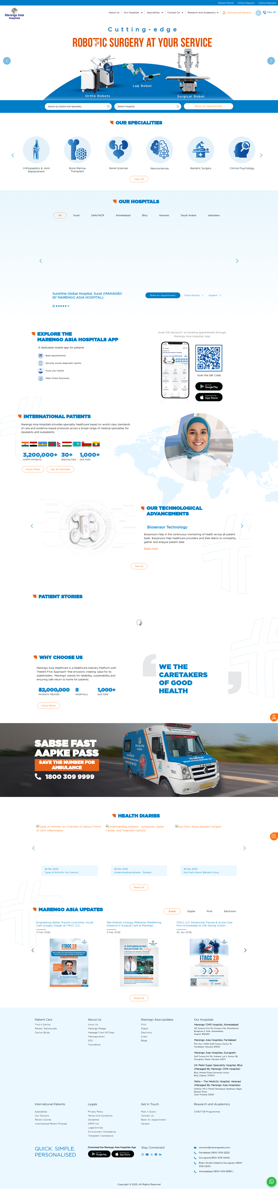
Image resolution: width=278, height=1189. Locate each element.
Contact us (147, 1115)
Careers (145, 1123)
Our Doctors (42, 1115)
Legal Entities (95, 1127)
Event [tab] (172, 911)
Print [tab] (209, 911)
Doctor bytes (42, 1032)
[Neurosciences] (118, 149)
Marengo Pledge (97, 1028)
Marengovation (96, 1036)
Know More (33, 469)
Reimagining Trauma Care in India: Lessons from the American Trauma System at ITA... (203, 924)
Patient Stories (43, 1119)
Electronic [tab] (230, 911)
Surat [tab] (76, 215)
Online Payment (267, 3)
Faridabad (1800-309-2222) (214, 1152)
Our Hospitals (132, 12)
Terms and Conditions (100, 1115)
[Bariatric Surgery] (159, 149)
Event (144, 1036)
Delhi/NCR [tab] (97, 215)
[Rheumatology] (241, 149)
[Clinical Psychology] (200, 149)
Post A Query (148, 1111)
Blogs (144, 1040)
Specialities (153, 12)
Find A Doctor (43, 1024)
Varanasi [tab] (164, 215)
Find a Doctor (192, 295)
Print (143, 1024)
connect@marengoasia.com (214, 1147)
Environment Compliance (102, 1131)
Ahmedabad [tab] (123, 215)
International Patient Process (51, 1123)
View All (139, 179)
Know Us (93, 1024)
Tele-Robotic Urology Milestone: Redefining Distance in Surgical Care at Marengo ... (64, 924)
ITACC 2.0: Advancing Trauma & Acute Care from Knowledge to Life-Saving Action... (134, 924)
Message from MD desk (101, 1032)
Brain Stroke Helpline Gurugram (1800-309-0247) (221, 1164)
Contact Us (174, 12)
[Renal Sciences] (77, 149)
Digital (144, 1028)
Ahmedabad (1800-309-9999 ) (216, 1171)
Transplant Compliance (100, 1135)
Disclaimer (93, 1119)
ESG (90, 1040)
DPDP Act (93, 1123)
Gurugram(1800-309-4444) (214, 1157)
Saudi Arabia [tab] (188, 215)
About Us (114, 12)
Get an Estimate (60, 469)
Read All (139, 887)
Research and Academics (202, 12)
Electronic (146, 1032)
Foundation (94, 1044)
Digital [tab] (191, 911)
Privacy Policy (95, 1111)
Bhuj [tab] (144, 215)
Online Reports (246, 3)
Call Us (271, 12)
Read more (151, 548)
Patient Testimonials (46, 1028)
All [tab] (60, 215)
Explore (213, 295)
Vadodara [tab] (214, 215)
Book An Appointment (208, 106)
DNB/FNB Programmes (207, 1111)
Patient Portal (226, 3)
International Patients (238, 12)
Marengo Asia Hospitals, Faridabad (71, 295)
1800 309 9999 (69, 776)
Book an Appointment (153, 1119)
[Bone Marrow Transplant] (36, 149)
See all (139, 566)
